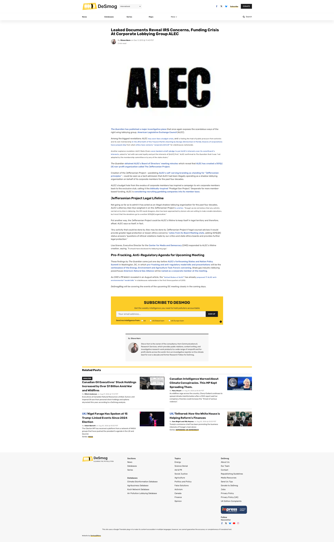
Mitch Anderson (91, 394)
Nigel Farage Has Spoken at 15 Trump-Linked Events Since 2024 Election (105, 417)
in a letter (178, 208)
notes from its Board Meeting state (186, 233)
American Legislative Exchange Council (157, 132)
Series (130, 470)
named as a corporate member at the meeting (184, 271)
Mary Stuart (176, 391)
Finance (178, 497)
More (173, 17)
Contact (224, 470)
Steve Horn (125, 40)
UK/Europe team (177, 321)
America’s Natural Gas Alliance (139, 271)
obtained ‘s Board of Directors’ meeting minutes (151, 163)
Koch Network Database (138, 489)
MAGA (90, 437)
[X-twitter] (221, 6)
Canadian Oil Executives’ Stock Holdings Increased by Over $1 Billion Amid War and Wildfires (109, 386)
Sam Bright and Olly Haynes (183, 421)
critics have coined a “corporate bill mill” (153, 145)
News (129, 462)
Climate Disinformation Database (142, 481)
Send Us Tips (227, 481)
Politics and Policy (183, 481)
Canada (178, 493)
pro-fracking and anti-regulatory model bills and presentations (178, 264)
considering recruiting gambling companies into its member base (166, 191)
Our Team (225, 466)
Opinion (178, 501)
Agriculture (180, 478)
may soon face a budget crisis (160, 139)
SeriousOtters (96, 536)
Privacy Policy (227, 493)
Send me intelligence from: (128, 320)
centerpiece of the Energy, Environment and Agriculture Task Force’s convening (151, 268)
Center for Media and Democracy (165, 245)
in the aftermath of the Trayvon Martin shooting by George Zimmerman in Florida (166, 142)
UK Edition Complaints (231, 501)
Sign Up (211, 314)
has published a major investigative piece (138, 129)
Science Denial (181, 466)
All (145, 321)
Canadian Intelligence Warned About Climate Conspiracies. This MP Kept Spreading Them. (194, 383)
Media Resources (228, 478)
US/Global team (158, 321)
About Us (225, 462)
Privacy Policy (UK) (229, 497)
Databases (132, 466)
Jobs (223, 489)
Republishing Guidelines (232, 474)
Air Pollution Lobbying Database (142, 493)
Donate (246, 6)
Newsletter (226, 520)
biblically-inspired (159, 188)
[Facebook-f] (217, 6)
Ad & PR (178, 470)
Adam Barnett (90, 426)
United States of (173, 277)
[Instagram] (238, 523)
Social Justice (181, 474)
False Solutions (182, 485)
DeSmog (107, 6)
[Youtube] (234, 523)
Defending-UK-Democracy (187, 430)
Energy (178, 462)
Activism (179, 489)
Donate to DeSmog (229, 485)
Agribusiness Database (137, 485)
